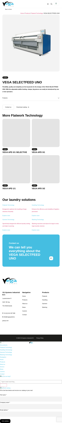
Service (2, 366)
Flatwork (44, 296)
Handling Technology (6, 350)
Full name (3, 395)
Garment (44, 303)
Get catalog (5, 421)
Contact (24, 314)
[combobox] (31, 381)
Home (22, 13)
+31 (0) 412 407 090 (9, 313)
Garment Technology (6, 352)
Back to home (8, 9)
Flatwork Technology (37, 13)
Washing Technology (6, 354)
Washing (44, 307)
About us (24, 303)
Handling (44, 300)
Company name (5, 402)
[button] (31, 99)
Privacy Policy (39, 338)
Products (27, 13)
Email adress (4, 410)
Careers (24, 311)
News (24, 307)
